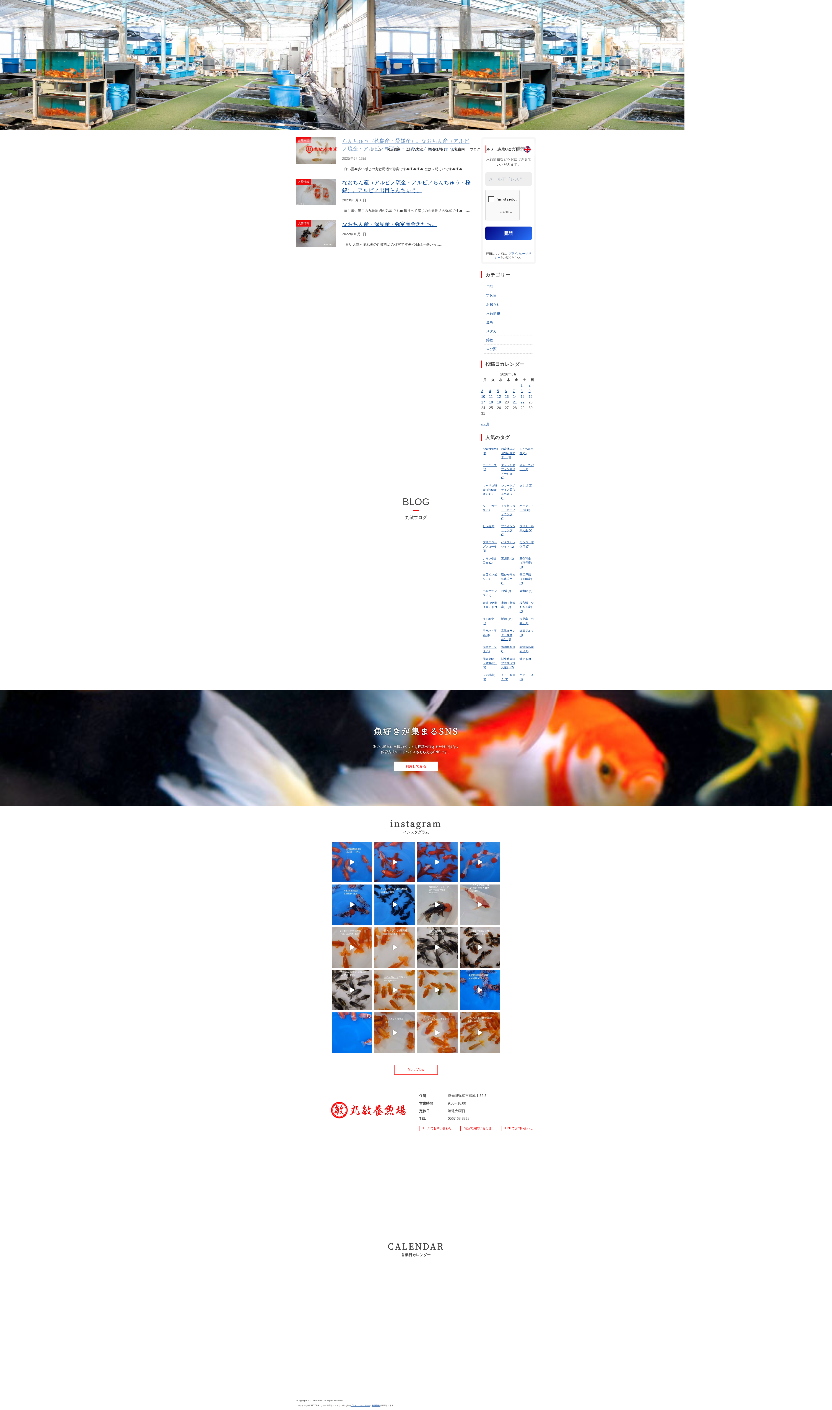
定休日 (491, 295)
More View (416, 1069)
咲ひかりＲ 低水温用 (509, 579)
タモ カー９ (490, 508)
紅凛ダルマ (527, 633)
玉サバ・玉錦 (490, 633)
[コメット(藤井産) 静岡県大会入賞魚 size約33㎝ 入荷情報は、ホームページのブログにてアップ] (480, 905)
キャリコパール (527, 467)
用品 (489, 287)
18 (491, 402)
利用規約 (376, 1405)
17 (483, 402)
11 (491, 396)
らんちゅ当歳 (527, 451)
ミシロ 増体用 (527, 544)
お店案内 (394, 149)
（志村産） (490, 677)
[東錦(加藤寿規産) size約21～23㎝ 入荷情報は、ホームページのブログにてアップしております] (480, 990)
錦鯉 (489, 340)
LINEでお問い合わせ (519, 1128)
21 (515, 402)
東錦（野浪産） (508, 605)
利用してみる (416, 766)
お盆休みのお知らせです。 (508, 453)
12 (499, 396)
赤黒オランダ (490, 649)
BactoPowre (490, 451)
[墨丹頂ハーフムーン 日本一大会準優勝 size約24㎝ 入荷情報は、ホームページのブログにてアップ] (437, 905)
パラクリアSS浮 (527, 508)
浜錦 (506, 618)
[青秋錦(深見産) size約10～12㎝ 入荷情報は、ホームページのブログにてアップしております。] (437, 947)
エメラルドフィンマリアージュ (508, 471)
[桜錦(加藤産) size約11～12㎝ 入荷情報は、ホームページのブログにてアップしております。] (352, 862)
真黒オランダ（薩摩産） (508, 635)
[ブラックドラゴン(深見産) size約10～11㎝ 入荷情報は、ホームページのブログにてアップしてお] (394, 905)
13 (507, 396)
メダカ (491, 331)
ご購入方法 (414, 149)
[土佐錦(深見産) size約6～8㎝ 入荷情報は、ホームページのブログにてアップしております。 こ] (437, 990)
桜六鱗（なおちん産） (527, 607)
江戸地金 (488, 621)
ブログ (475, 149)
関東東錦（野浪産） (490, 663)
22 (523, 402)
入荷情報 (493, 313)
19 (499, 402)
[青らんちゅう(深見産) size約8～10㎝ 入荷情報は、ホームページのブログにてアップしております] (352, 990)
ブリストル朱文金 (527, 528)
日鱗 (506, 590)
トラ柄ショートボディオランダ (508, 512)
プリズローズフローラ (490, 546)
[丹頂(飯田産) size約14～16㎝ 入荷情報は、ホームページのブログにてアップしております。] (480, 862)
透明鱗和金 (508, 649)
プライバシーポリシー (360, 1405)
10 (483, 396)
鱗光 (525, 659)
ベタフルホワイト (508, 544)
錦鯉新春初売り (527, 649)
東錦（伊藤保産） (490, 605)
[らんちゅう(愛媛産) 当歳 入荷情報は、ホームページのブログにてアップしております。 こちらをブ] (394, 1032)
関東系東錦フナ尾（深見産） (508, 663)
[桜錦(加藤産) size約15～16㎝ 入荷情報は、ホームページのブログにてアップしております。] (352, 1032)
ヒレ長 (489, 526)
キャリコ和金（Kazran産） (490, 490)
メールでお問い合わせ (436, 1128)
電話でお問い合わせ (477, 1128)
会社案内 (458, 149)
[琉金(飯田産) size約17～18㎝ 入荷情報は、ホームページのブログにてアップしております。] (394, 862)
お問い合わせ (508, 149)
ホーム (376, 149)
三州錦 (507, 558)
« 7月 (485, 424)
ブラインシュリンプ (508, 530)
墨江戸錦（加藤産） (527, 579)
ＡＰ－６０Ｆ (508, 677)
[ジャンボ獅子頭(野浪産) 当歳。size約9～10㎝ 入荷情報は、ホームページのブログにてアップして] (480, 1032)
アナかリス (490, 467)
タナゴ (526, 485)
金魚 (489, 322)
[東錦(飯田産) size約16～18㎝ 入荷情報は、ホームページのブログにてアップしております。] (352, 905)
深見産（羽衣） (527, 621)
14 (515, 396)
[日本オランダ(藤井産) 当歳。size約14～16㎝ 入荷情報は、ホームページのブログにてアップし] (352, 947)
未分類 (491, 349)
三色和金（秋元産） (527, 563)
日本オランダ (490, 593)
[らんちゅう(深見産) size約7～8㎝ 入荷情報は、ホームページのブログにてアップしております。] (394, 990)
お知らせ (493, 304)
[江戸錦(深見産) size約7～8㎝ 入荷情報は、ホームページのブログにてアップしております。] (480, 947)
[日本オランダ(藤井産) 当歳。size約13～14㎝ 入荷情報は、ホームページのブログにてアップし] (394, 947)
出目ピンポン (490, 577)
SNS (489, 149)
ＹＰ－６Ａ (527, 677)
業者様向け (437, 149)
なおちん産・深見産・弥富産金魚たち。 (389, 224)
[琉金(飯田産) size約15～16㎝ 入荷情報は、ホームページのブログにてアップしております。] (437, 862)
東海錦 (526, 590)
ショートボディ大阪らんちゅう (508, 492)
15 (523, 396)
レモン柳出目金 (490, 561)
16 (531, 396)
